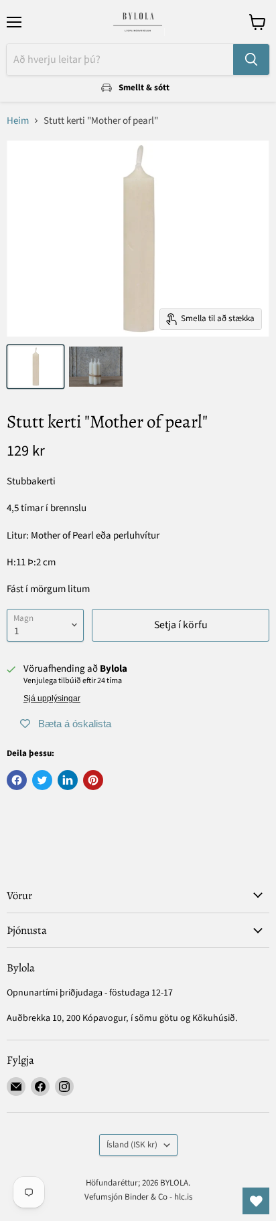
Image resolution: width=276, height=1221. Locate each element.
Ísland (132, 1145)
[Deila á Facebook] (17, 780)
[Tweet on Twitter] (42, 780)
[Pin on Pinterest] (93, 780)
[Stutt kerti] (35, 366)
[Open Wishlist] (256, 1201)
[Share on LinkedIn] (68, 780)
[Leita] (251, 59)
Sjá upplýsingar (51, 698)
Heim (18, 120)
